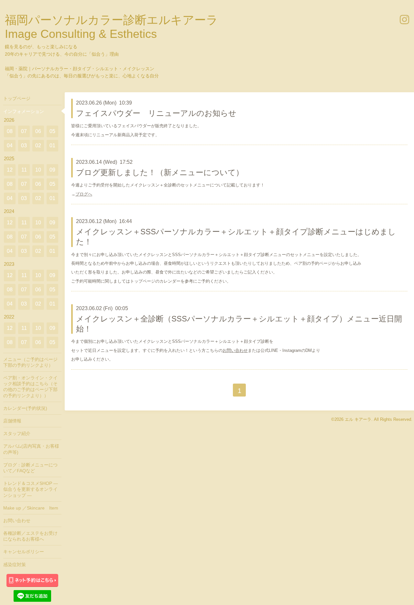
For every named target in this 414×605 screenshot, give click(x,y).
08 (10, 131)
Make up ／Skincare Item (30, 507)
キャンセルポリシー (23, 551)
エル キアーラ (358, 419)
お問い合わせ (235, 350)
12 (10, 170)
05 (52, 131)
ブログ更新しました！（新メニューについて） (160, 172)
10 (38, 170)
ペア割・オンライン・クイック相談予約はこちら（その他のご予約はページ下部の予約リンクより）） (30, 386)
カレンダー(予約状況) (25, 408)
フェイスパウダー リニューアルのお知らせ (156, 113)
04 (10, 145)
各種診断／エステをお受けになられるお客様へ (30, 536)
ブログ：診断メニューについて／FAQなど (30, 467)
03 (24, 145)
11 (24, 170)
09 (52, 170)
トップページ (16, 98)
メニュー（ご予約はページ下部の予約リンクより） (30, 362)
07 (24, 131)
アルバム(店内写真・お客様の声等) (31, 448)
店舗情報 (12, 420)
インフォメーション (23, 111)
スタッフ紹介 (16, 433)
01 (52, 145)
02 (38, 145)
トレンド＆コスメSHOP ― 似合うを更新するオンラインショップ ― (30, 489)
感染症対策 (14, 564)
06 (38, 131)
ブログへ (83, 194)
